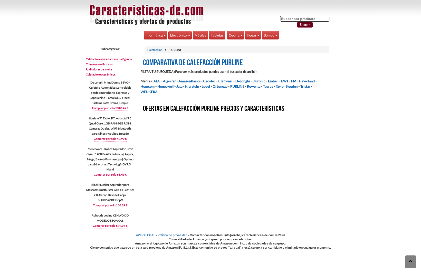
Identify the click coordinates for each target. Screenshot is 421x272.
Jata (179, 86)
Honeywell (165, 86)
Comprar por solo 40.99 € (110, 139)
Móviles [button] (200, 35)
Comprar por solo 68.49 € (110, 174)
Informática (154, 35)
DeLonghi (242, 81)
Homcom (148, 86)
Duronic (259, 81)
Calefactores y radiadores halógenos (109, 59)
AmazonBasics (190, 81)
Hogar (252, 35)
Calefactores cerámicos (100, 74)
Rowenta (253, 86)
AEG (156, 81)
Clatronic (225, 81)
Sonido (269, 35)
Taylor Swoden (287, 86)
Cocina (234, 35)
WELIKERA (149, 92)
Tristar (305, 86)
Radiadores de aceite (99, 69)
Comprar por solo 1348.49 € (110, 108)
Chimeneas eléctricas (99, 64)
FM (293, 81)
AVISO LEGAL (145, 235)
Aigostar (169, 81)
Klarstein (192, 86)
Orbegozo (220, 86)
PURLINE (237, 86)
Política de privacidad (172, 235)
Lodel (206, 86)
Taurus (268, 86)
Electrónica (179, 35)
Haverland (307, 81)
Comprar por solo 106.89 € (110, 205)
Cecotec (209, 81)
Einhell (273, 81)
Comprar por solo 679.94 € (110, 225)
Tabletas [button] (217, 35)
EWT (284, 81)
